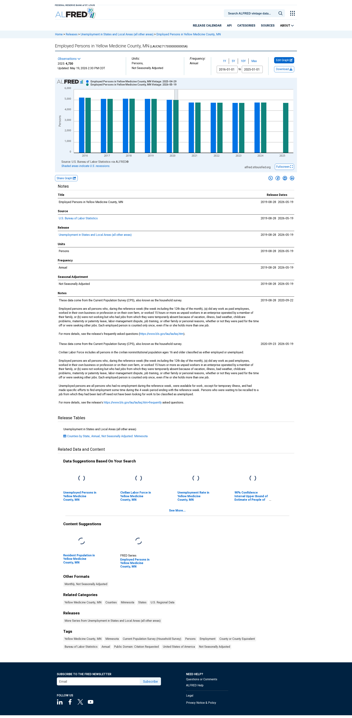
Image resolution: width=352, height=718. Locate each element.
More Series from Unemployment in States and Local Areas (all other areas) (113, 620)
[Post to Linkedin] (292, 178)
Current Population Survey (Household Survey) (152, 639)
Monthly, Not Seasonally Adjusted (86, 584)
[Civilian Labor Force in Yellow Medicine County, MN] (138, 478)
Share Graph (65, 178)
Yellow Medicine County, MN (83, 602)
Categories (246, 25)
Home (59, 34)
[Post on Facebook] (278, 178)
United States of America (179, 646)
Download (282, 69)
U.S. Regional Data (162, 602)
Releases (72, 34)
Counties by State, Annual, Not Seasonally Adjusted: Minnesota (107, 436)
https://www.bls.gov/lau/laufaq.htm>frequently (133, 402)
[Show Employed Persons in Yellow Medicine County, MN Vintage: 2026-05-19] (133, 84)
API (229, 25)
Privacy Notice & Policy (201, 702)
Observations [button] (67, 58)
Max (254, 61)
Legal (189, 695)
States (142, 602)
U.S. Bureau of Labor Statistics (78, 218)
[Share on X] (270, 178)
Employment (207, 639)
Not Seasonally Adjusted (214, 646)
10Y (243, 61)
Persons (190, 639)
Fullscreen (283, 166)
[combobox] (255, 13)
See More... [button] (177, 510)
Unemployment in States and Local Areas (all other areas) (116, 34)
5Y (233, 61)
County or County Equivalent (237, 639)
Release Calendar (207, 25)
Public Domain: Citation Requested (136, 646)
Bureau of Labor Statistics (81, 646)
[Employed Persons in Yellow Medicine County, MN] (138, 541)
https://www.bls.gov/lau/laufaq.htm (162, 334)
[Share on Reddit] (285, 178)
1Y (224, 61)
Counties (111, 602)
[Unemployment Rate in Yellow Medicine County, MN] (195, 478)
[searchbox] (255, 13)
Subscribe (150, 681)
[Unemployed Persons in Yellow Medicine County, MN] (81, 478)
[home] (76, 13)
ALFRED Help (194, 685)
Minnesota (127, 602)
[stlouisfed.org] (75, 5)
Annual (106, 646)
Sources (268, 25)
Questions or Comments (201, 679)
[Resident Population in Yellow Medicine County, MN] (81, 541)
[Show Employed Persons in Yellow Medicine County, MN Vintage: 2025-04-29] (133, 81)
